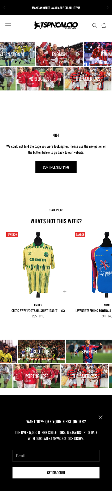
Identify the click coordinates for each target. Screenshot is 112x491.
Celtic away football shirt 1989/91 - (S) (38, 310)
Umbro (38, 305)
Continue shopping (56, 167)
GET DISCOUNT (56, 472)
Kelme (107, 305)
